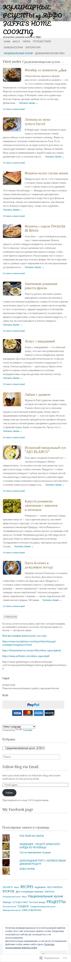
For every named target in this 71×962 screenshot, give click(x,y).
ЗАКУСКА (49, 891)
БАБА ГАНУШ (27, 869)
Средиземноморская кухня (42, 906)
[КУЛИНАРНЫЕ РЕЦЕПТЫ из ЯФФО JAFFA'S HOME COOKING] (28, 10)
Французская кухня (12, 910)
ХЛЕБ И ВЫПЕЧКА (31, 910)
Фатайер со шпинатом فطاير (45, 70)
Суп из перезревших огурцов (35, 852)
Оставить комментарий (14, 109)
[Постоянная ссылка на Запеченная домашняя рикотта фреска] (14, 296)
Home (7, 41)
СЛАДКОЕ (23, 906)
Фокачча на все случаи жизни (46, 173)
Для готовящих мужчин (29, 891)
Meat (16, 887)
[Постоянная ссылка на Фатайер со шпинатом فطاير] (14, 82)
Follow (9, 792)
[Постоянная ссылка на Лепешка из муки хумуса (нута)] (14, 132)
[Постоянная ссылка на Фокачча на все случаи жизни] (14, 185)
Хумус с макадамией (40, 341)
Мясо (24, 896)
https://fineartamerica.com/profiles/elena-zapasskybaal (31, 650)
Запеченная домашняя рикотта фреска (41, 286)
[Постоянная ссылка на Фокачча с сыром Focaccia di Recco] (14, 238)
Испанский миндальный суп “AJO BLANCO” (45, 449)
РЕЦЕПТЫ (56, 902)
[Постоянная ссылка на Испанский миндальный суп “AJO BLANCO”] (14, 460)
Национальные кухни (18, 53)
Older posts (10, 617)
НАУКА (26, 41)
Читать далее (28, 103)
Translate (27, 730)
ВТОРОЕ (9, 891)
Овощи (7, 902)
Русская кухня (9, 906)
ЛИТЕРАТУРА (33, 47)
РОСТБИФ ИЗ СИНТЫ (32, 836)
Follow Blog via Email (20, 767)
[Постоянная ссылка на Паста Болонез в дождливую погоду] (14, 575)
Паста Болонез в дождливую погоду (39, 565)
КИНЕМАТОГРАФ (13, 47)
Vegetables (40, 887)
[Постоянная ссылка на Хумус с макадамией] (14, 353)
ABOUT (16, 41)
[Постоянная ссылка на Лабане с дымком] (14, 407)
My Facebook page (17, 809)
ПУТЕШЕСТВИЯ (42, 41)
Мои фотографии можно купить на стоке (24, 635)
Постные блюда (37, 902)
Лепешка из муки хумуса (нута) (37, 121)
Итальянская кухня (12, 897)
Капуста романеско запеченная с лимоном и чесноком (41, 505)
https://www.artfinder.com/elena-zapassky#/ (26, 656)
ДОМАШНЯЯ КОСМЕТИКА (50, 53)
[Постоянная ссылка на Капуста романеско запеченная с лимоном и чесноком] (14, 513)
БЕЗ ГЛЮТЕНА (54, 887)
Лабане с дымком (37, 394)
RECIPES (26, 887)
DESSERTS (8, 887)
